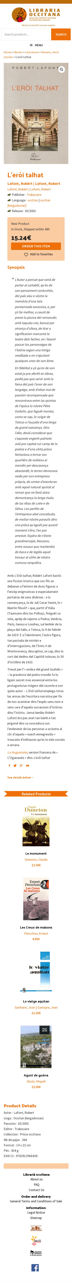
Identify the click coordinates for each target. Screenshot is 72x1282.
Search (61, 34)
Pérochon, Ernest (36, 933)
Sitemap (36, 1218)
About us (36, 1179)
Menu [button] (39, 45)
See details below (19, 777)
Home (8, 52)
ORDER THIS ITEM (36, 246)
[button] (61, 69)
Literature (32, 52)
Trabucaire (34, 194)
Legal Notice (36, 1212)
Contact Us (36, 1190)
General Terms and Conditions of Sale (36, 1201)
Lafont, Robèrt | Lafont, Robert (33, 183)
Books (18, 52)
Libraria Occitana (36, 14)
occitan (33, 200)
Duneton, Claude (36, 859)
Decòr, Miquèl (36, 1081)
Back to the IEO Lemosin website (40, 25)
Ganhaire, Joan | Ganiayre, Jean (36, 1007)
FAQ (36, 1184)
